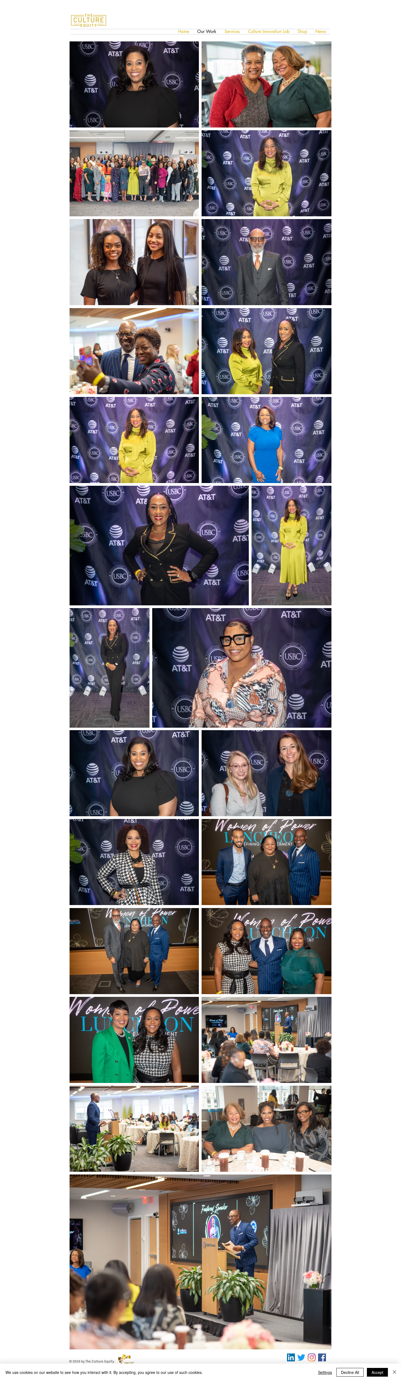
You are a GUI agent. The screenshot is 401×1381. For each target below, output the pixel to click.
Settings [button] (325, 1372)
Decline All (350, 1372)
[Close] (394, 1372)
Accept (377, 1372)
